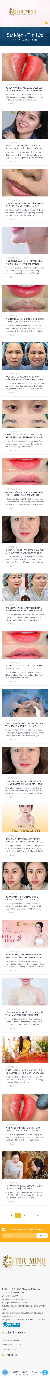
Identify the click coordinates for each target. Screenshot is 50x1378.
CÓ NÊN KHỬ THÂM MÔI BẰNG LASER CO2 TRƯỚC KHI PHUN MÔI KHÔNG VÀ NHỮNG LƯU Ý (23, 89)
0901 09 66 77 (17, 1296)
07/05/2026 (10, 316)
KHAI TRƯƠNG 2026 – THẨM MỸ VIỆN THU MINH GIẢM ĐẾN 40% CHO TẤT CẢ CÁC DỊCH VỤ (24, 1071)
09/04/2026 (10, 605)
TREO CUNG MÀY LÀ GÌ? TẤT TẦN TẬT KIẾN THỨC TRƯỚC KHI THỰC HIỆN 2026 (24, 724)
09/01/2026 (10, 1183)
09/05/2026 (10, 258)
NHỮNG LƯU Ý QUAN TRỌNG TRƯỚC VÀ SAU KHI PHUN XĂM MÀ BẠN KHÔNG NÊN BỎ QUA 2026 (24, 551)
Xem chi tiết (10, 104)
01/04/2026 (10, 720)
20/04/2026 (10, 489)
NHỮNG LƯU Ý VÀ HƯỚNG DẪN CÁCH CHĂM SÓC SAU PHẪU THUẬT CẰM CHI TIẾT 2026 (24, 147)
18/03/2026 (10, 894)
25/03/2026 (10, 778)
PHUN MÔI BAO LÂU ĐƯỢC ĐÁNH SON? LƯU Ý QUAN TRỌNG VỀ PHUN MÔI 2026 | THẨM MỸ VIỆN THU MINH (24, 320)
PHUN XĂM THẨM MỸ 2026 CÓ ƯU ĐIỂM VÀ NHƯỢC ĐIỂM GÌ (24, 667)
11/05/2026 (10, 200)
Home (15, 39)
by (20, 85)
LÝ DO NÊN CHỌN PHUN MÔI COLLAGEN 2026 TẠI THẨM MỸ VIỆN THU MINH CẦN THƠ (23, 1129)
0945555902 (30, 1375)
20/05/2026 (10, 85)
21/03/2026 (10, 836)
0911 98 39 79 (18, 1292)
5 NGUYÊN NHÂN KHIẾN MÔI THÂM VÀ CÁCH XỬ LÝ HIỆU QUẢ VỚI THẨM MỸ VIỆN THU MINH (24, 205)
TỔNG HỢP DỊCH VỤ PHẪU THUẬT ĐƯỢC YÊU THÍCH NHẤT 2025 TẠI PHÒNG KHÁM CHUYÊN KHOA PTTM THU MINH (24, 1014)
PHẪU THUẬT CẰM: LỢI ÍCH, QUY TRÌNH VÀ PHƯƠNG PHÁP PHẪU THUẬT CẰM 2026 (23, 262)
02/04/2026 (10, 663)
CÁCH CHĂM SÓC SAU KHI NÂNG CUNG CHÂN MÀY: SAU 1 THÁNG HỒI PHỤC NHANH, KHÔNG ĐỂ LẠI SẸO (24, 378)
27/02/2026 (10, 1009)
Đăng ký (42, 1236)
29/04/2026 (10, 374)
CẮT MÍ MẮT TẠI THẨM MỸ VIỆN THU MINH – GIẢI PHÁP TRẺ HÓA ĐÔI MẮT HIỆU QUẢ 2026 (24, 609)
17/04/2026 (10, 547)
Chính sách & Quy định (10, 1340)
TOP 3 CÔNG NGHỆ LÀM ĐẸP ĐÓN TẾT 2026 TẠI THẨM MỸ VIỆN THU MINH (24, 1187)
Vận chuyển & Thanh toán (11, 1345)
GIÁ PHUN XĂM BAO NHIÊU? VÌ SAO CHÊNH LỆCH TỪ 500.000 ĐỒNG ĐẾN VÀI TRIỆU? (24, 493)
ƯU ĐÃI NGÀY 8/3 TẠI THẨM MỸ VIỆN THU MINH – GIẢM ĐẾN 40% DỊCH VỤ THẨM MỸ (24, 956)
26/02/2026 (10, 1067)
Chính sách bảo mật (9, 1349)
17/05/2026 (10, 142)
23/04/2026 (10, 431)
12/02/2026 (10, 1125)
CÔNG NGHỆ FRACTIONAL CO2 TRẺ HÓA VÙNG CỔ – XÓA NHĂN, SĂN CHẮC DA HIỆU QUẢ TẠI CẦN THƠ (24, 840)
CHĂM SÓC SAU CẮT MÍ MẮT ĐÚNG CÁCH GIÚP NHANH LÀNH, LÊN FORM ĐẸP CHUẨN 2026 (24, 436)
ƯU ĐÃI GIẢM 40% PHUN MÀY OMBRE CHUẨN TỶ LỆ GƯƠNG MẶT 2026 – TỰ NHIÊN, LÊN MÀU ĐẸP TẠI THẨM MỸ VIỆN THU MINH (23, 898)
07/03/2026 (10, 951)
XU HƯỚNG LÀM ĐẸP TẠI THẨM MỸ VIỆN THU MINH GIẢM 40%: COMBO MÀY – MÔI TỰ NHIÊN (23, 782)
